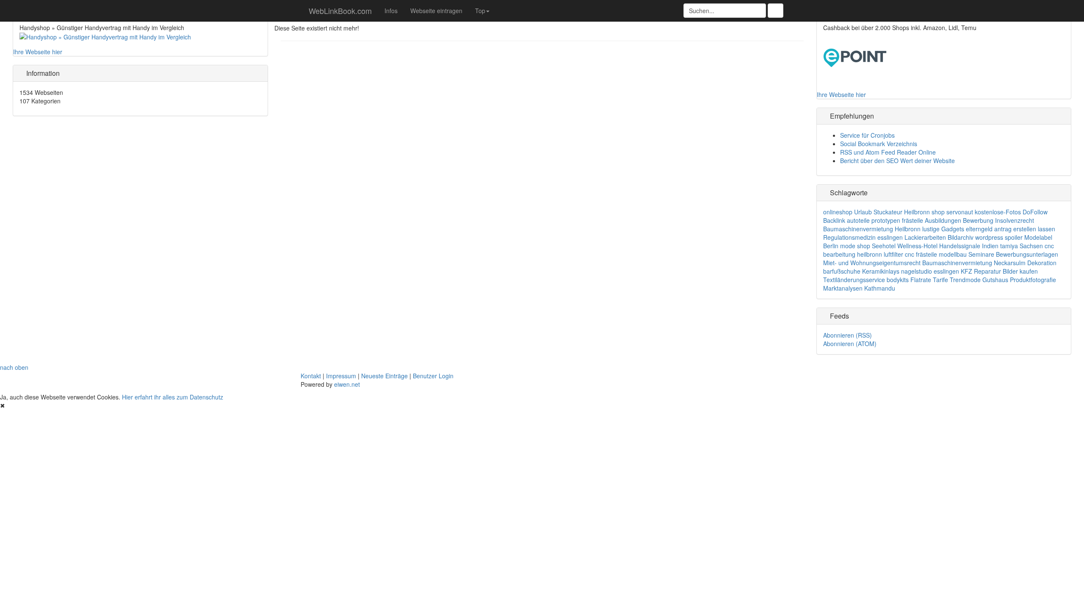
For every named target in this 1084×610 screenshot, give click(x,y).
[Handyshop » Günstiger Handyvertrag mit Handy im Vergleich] (105, 36)
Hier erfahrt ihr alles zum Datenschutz (172, 397)
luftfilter (893, 254)
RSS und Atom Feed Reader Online (888, 152)
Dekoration (1041, 262)
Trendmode (965, 279)
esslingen (890, 237)
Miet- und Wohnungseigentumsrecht (872, 262)
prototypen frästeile (897, 220)
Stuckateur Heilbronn (902, 212)
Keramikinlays (880, 271)
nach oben (14, 367)
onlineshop (837, 212)
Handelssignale (959, 245)
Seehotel (884, 245)
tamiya (1009, 245)
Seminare (981, 254)
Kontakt (311, 376)
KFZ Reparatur (981, 271)
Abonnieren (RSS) (847, 335)
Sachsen (1031, 245)
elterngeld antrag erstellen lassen (1010, 229)
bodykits (898, 279)
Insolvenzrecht (1014, 220)
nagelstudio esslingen (930, 271)
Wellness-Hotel (917, 245)
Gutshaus (995, 279)
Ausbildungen (943, 220)
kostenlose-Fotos (998, 212)
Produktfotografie (1033, 279)
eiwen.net (347, 384)
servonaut (959, 212)
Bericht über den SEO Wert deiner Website (897, 160)
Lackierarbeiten (925, 237)
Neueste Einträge (384, 376)
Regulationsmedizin (849, 237)
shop (938, 212)
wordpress (989, 237)
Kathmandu (879, 288)
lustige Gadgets (943, 229)
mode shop (855, 245)
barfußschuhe (841, 271)
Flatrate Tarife (929, 279)
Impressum (341, 376)
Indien (990, 245)
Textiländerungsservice (854, 279)
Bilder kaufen (1020, 271)
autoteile (858, 220)
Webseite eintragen (436, 10)
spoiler (1014, 237)
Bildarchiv (960, 237)
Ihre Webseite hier (37, 51)
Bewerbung (978, 220)
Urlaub (863, 212)
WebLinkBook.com (339, 10)
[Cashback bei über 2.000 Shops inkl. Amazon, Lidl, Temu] (855, 57)
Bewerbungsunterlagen (1027, 254)
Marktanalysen (843, 288)
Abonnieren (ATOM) (850, 343)
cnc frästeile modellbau (936, 254)
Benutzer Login (433, 376)
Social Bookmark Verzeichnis (878, 143)
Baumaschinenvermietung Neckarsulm (974, 262)
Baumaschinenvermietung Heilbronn (872, 229)
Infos (391, 10)
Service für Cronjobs (867, 135)
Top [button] (480, 10)
